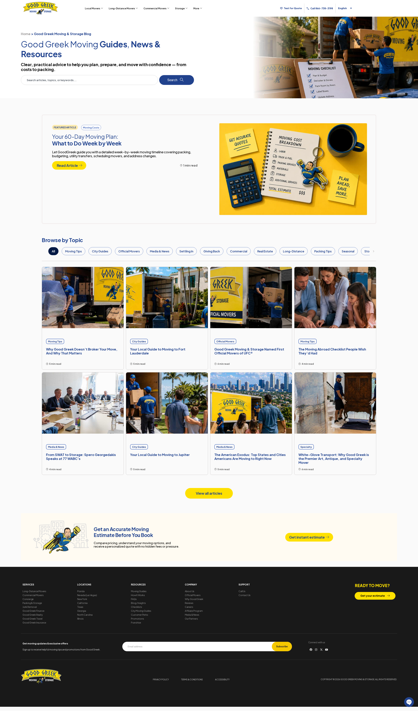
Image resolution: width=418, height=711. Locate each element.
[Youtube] (326, 649)
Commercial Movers (155, 8)
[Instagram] (316, 649)
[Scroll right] (373, 251)
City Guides (100, 251)
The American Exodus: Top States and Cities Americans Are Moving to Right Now (250, 457)
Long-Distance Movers (122, 8)
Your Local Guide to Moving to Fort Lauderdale (157, 351)
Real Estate (265, 251)
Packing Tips (323, 251)
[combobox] (89, 80)
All (53, 251)
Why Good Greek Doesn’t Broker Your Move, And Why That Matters (81, 351)
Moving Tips (73, 251)
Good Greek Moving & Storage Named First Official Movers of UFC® (249, 351)
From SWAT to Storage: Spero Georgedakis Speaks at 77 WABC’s (81, 457)
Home (26, 34)
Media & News (159, 251)
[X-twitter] (321, 649)
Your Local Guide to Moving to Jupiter (160, 455)
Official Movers (129, 251)
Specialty (306, 446)
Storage (180, 8)
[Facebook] (311, 649)
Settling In (186, 251)
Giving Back (211, 251)
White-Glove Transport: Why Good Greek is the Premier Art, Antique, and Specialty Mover (333, 458)
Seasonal (348, 251)
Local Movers (92, 8)
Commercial (238, 251)
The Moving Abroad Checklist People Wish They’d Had (332, 351)
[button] (65, 127)
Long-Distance (293, 251)
